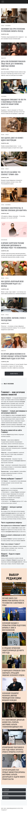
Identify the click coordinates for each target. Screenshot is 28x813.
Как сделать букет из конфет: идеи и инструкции (12, 138)
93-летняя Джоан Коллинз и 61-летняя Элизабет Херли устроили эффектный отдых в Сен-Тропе (14, 356)
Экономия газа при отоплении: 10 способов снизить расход (13, 29)
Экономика (8, 25)
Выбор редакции (14, 576)
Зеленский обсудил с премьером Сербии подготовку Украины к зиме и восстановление (14, 626)
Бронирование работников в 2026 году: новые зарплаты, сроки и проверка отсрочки (13, 749)
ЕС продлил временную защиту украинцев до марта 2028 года (13, 650)
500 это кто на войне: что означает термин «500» (10, 173)
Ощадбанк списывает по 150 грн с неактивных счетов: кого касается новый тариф (13, 101)
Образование (4, 239)
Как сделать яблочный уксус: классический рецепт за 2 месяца (12, 283)
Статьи (6, 134)
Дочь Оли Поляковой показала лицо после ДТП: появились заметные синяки (13, 63)
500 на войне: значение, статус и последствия (13, 319)
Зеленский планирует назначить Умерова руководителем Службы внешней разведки (11, 696)
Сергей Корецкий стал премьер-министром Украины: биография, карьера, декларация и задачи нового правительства (13, 774)
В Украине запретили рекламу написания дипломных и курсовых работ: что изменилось (13, 245)
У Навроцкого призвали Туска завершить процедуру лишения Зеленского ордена (13, 672)
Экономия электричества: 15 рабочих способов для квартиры (14, 209)
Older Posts (14, 373)
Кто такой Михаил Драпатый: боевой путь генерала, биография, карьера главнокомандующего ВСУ (13, 723)
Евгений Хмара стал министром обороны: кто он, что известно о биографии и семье (13, 601)
